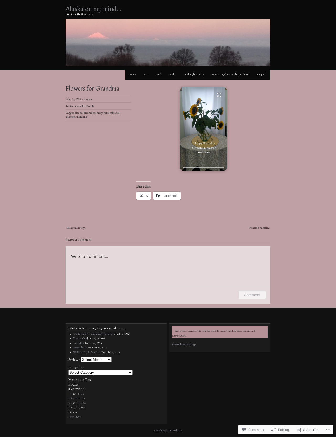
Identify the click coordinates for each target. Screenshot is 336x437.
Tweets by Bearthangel (184, 344)
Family (90, 106)
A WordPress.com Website (168, 430)
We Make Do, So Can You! (87, 352)
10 (76, 398)
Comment (252, 295)
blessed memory (93, 113)
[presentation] (203, 167)
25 (79, 407)
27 (84, 407)
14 (69, 403)
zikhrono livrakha (76, 117)
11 (79, 398)
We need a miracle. (259, 228)
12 (82, 398)
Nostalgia (79, 343)
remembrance (112, 113)
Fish (172, 74)
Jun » (78, 416)
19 (81, 403)
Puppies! (261, 74)
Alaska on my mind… (93, 9)
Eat (146, 74)
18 (79, 403)
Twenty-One (80, 338)
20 (84, 403)
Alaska (81, 106)
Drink (158, 74)
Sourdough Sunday (193, 74)
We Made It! (80, 347)
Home (132, 74)
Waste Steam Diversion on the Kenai (93, 334)
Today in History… (76, 228)
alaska (78, 113)
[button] (203, 129)
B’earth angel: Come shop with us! (230, 74)
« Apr (71, 416)
